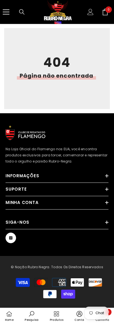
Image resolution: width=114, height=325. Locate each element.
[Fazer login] (90, 12)
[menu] (6, 12)
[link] (31, 316)
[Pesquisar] (22, 12)
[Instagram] (11, 238)
